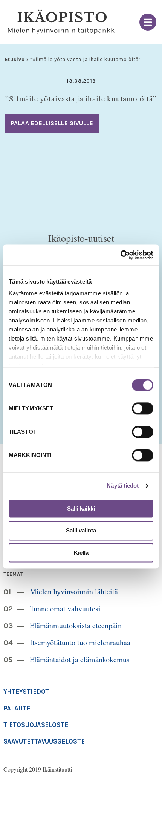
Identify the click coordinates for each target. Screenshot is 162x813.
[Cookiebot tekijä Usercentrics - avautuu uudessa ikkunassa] (120, 255)
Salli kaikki (81, 508)
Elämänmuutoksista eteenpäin (76, 625)
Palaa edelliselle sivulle (52, 123)
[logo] (62, 22)
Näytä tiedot (123, 485)
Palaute (16, 708)
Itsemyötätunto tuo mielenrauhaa (80, 642)
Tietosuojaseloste (35, 725)
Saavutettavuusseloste (44, 741)
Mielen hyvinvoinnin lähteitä (74, 591)
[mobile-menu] (147, 22)
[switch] (142, 408)
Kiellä (81, 552)
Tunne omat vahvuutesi (65, 608)
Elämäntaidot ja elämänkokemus (80, 659)
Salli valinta (81, 531)
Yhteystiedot (26, 691)
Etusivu (15, 59)
